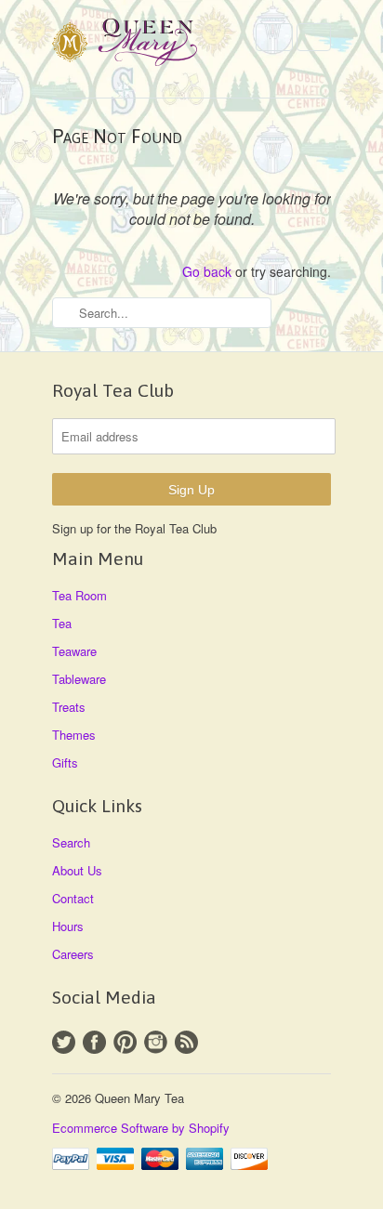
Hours (68, 926)
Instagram (155, 1042)
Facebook (94, 1042)
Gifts (65, 762)
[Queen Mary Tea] (145, 45)
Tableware (79, 679)
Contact (73, 898)
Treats (69, 707)
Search (71, 842)
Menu (274, 37)
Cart (314, 37)
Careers (73, 954)
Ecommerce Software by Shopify (141, 1128)
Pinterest (125, 1042)
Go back (206, 271)
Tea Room (79, 595)
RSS (186, 1042)
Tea (62, 623)
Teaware (74, 651)
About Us (77, 870)
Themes (74, 734)
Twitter (63, 1042)
